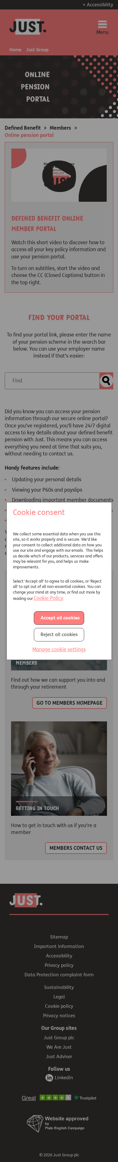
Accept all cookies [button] (60, 618)
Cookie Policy (48, 598)
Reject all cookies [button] (59, 635)
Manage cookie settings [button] (59, 650)
